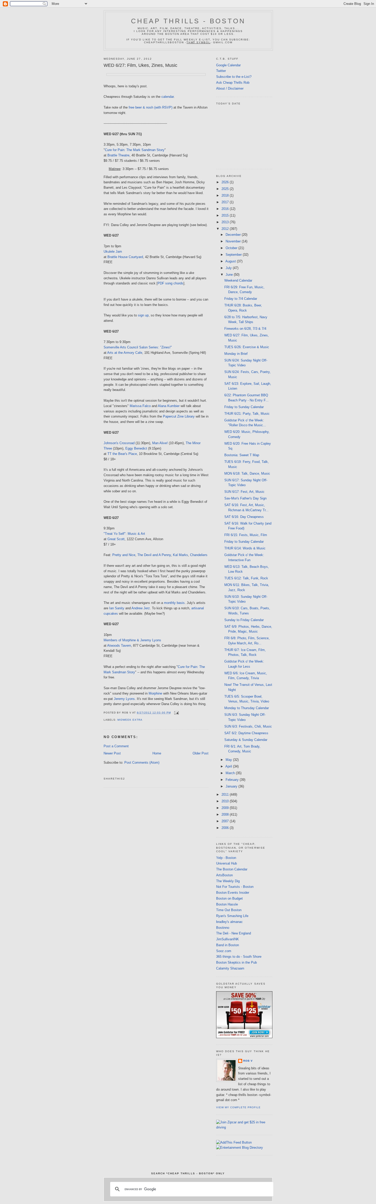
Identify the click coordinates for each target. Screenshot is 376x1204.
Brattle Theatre (118, 155)
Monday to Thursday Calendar (246, 708)
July (229, 268)
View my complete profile (238, 1107)
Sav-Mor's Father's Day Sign (245, 498)
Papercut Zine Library (179, 416)
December (234, 235)
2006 (226, 828)
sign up (143, 315)
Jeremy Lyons (124, 699)
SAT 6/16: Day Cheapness (244, 517)
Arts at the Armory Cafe (124, 353)
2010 (226, 801)
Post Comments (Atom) (141, 762)
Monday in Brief (236, 354)
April (229, 766)
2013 (226, 222)
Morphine (155, 693)
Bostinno (222, 928)
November (234, 241)
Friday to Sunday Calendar (244, 407)
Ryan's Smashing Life (232, 916)
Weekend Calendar (238, 280)
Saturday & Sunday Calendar (245, 740)
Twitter (221, 71)
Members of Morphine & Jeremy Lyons (132, 640)
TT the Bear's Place (122, 454)
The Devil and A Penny (154, 555)
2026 (226, 182)
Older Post (200, 753)
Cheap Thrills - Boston (188, 21)
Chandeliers (198, 555)
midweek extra (129, 719)
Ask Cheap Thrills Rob (232, 82)
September (234, 255)
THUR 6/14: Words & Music (245, 548)
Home (156, 753)
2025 (226, 189)
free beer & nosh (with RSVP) (150, 107)
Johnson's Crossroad (119, 443)
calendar (167, 97)
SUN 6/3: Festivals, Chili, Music (248, 726)
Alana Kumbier (169, 406)
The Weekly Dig (228, 881)
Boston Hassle (227, 904)
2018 (226, 195)
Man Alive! (160, 443)
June (230, 274)
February (233, 780)
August (231, 261)
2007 (226, 821)
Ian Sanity (116, 608)
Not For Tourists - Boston (234, 887)
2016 (226, 209)
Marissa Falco (140, 406)
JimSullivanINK (227, 939)
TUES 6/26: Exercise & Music (246, 347)
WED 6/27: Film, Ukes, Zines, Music (140, 65)
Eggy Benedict (136, 448)
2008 (226, 814)
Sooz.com (223, 951)
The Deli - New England (233, 933)
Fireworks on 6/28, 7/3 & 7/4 (245, 329)
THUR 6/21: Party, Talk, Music (247, 413)
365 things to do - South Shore (238, 956)
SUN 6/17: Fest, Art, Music (244, 492)
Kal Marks (180, 555)
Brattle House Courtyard (125, 257)
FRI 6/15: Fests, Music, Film (245, 535)
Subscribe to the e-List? (233, 77)
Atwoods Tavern (119, 645)
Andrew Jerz (140, 608)
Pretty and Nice (123, 555)
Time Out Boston (228, 910)
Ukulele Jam (113, 251)
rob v (248, 1060)
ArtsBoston (224, 875)
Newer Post (112, 753)
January (232, 786)
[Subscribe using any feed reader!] (234, 1142)
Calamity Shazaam (230, 968)
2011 (226, 794)
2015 (226, 215)
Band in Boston (227, 945)
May (229, 760)
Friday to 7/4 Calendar (240, 299)
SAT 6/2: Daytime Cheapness (246, 733)
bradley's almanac (229, 922)
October (232, 248)
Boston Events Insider (232, 892)
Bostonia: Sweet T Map (241, 455)
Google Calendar (228, 65)
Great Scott (116, 539)
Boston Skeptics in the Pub (236, 962)
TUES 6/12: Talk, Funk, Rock (246, 578)
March (231, 773)
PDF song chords (170, 283)
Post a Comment (116, 746)
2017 (226, 202)
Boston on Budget (229, 898)
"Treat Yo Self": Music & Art (124, 534)
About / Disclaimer (230, 88)
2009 (226, 808)
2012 (226, 229)
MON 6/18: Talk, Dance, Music (247, 473)
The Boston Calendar (231, 869)
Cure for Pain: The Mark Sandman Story (134, 150)
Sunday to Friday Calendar (244, 620)
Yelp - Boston (226, 858)
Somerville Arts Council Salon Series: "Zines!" (138, 347)
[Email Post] (176, 712)
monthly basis (174, 603)
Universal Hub (226, 863)
